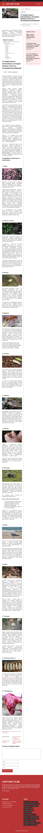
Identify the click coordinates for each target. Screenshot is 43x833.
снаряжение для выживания (29, 822)
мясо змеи (16, 582)
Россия (30, 801)
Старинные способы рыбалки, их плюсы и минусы (17, 742)
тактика (38, 822)
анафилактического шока (8, 677)
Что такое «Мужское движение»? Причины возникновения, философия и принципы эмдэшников (33, 57)
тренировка (26, 824)
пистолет (26, 818)
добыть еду (27, 25)
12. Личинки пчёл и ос (8, 57)
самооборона (26, 820)
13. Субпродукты (7, 58)
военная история (27, 806)
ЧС (37, 801)
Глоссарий (13, 0)
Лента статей (4, 0)
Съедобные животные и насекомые (9, 43)
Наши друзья (13, 801)
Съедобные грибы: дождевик (6, 741)
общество (26, 816)
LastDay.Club (28, 38)
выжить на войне (27, 812)
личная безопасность (28, 814)
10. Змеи (6, 55)
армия (37, 803)
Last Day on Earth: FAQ (6, 807)
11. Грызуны (6, 56)
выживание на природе (28, 810)
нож (34, 814)
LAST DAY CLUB (12, 4)
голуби (7, 540)
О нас (9, 0)
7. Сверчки (6, 51)
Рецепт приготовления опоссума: (10, 53)
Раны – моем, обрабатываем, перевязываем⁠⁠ (30, 36)
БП (27, 801)
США (34, 801)
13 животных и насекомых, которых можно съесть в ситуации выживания (11, 42)
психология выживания (34, 818)
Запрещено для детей (6, 803)
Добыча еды (23, 12)
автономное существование (27, 23)
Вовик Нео (28, 61)
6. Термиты (6, 50)
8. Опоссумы (7, 52)
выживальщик (35, 806)
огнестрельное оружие (33, 816)
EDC (25, 801)
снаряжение (32, 820)
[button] (39, 4)
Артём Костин (27, 8)
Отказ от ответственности (7, 805)
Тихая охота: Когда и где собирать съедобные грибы (16, 738)
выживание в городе (28, 808)
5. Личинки (6, 49)
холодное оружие (33, 824)
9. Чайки (6, 54)
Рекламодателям (5, 801)
